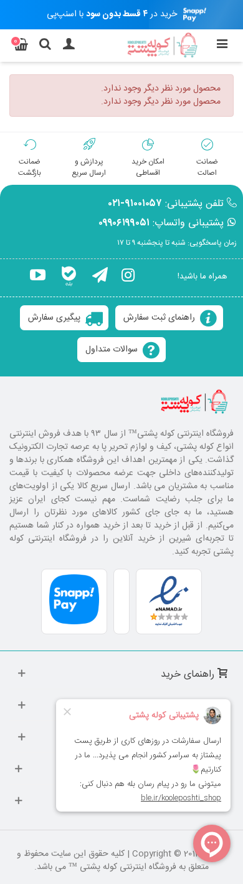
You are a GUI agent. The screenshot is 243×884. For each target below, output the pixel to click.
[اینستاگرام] (128, 277)
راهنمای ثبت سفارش (159, 317)
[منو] (222, 45)
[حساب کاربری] (68, 45)
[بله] (69, 277)
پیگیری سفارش (54, 317)
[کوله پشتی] (163, 45)
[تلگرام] (100, 277)
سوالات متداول (111, 349)
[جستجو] (45, 45)
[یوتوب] (37, 277)
